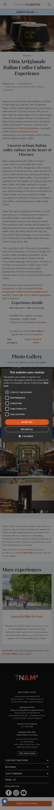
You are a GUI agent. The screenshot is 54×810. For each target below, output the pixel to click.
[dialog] (27, 405)
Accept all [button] (27, 422)
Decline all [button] (27, 429)
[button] (27, 436)
